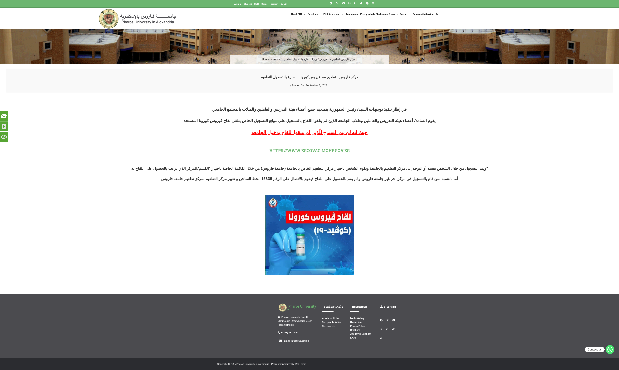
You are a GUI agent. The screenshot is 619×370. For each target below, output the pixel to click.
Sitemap (389, 307)
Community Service (423, 14)
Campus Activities (331, 322)
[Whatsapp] (610, 349)
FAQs (353, 337)
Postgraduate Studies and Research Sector (383, 14)
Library (274, 4)
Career (265, 4)
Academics (352, 14)
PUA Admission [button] (331, 14)
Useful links (356, 322)
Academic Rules (330, 318)
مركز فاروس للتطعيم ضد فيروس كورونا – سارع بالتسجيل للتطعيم (309, 77)
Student (248, 4)
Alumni (237, 4)
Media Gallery (357, 318)
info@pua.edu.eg (300, 340)
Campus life (328, 326)
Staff (256, 4)
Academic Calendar (360, 333)
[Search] (437, 14)
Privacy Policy (357, 326)
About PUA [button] (296, 14)
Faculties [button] (313, 14)
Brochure (355, 330)
